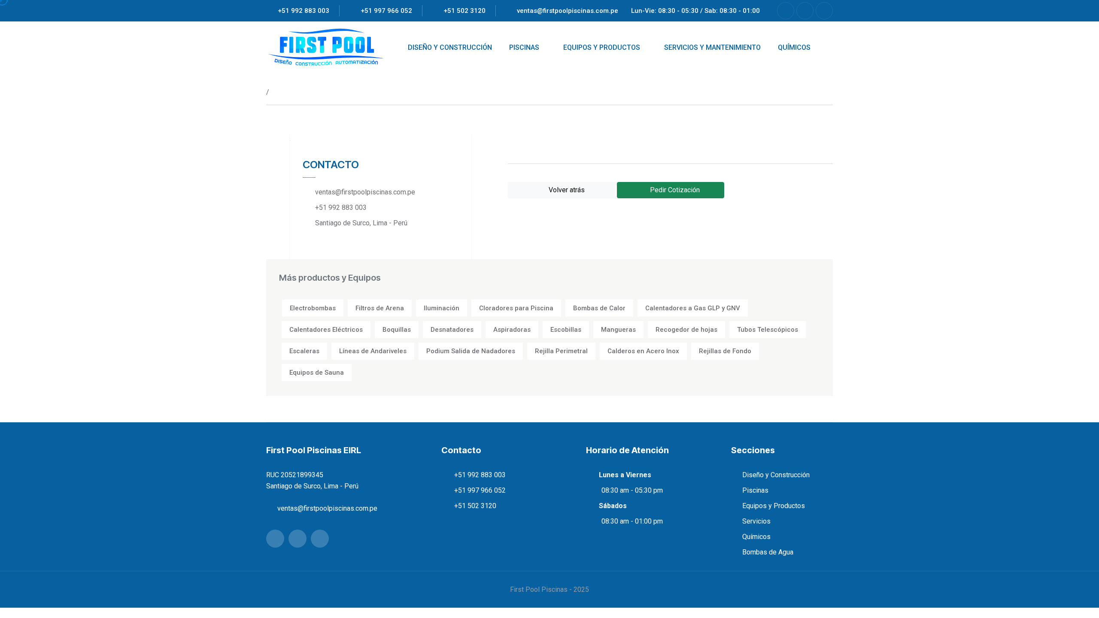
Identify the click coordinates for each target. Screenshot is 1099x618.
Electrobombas (313, 308)
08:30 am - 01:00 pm (632, 521)
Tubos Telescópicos (767, 329)
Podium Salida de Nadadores (470, 351)
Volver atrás (564, 190)
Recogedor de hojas (686, 329)
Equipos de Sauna (316, 372)
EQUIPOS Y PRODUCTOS (601, 47)
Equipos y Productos (773, 506)
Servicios (756, 521)
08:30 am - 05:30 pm (632, 490)
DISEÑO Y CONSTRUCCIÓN (450, 47)
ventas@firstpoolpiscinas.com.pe (567, 11)
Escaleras (304, 351)
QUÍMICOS (794, 47)
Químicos (756, 537)
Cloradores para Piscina (516, 308)
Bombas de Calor (599, 308)
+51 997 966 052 (386, 11)
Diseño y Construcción (776, 475)
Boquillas (397, 329)
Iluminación (441, 308)
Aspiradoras (512, 329)
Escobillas (565, 329)
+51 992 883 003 (303, 11)
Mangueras (618, 329)
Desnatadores (452, 329)
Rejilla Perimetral (561, 351)
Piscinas (755, 490)
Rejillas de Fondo (725, 351)
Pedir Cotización (674, 190)
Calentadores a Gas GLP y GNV (692, 308)
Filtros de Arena (379, 308)
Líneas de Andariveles (373, 351)
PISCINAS (524, 47)
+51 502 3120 (464, 11)
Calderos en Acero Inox (643, 351)
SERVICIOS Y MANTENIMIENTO (712, 47)
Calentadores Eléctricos (326, 329)
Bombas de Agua (767, 552)
